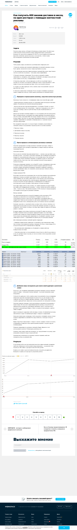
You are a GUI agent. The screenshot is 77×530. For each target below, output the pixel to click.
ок (64, 527)
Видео (56, 5)
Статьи (11, 5)
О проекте (45, 517)
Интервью (51, 5)
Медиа (17, 1)
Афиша (16, 5)
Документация (33, 5)
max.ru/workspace (40, 506)
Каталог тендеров (8, 521)
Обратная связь (68, 506)
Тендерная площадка (8, 517)
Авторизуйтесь (31, 450)
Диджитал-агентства (21, 517)
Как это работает (8, 519)
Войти (62, 1)
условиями (25, 527)
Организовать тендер (52, 1)
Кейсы (6, 5)
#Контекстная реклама (17, 13)
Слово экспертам (24, 5)
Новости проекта (46, 519)
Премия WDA (59, 517)
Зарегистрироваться (68, 1)
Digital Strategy (22, 27)
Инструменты (59, 519)
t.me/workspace (33, 506)
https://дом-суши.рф (21, 403)
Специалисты (20, 519)
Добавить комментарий (20, 450)
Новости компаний (42, 5)
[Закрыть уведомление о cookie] (72, 528)
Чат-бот (60, 506)
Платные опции (46, 521)
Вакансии (58, 521)
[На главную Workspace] (10, 506)
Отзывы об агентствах (22, 521)
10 (59, 416)
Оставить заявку (60, 499)
